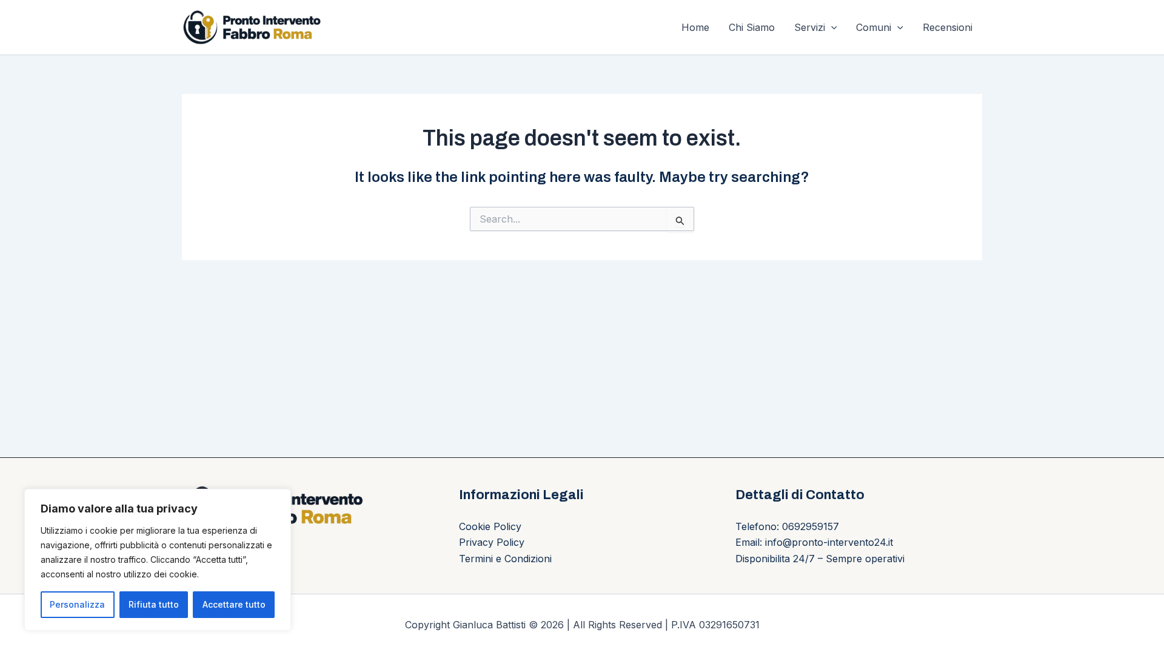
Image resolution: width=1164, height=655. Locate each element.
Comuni (873, 27)
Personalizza (77, 604)
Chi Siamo (752, 27)
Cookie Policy (490, 526)
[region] (157, 560)
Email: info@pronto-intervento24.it (814, 542)
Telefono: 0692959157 (787, 526)
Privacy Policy (491, 542)
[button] (831, 27)
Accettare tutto (234, 604)
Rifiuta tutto (154, 604)
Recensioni (947, 27)
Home (695, 27)
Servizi (809, 27)
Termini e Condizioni (505, 559)
